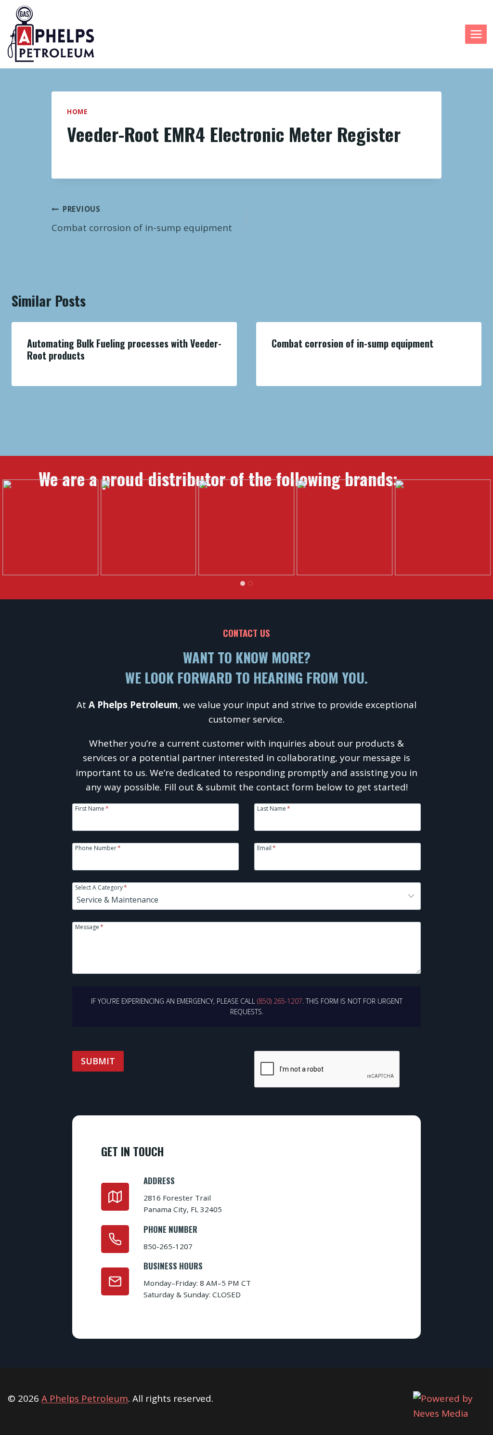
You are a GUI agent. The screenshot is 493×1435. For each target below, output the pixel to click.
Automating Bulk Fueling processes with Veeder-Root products (124, 349)
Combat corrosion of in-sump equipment (142, 219)
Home (77, 111)
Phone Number (98, 847)
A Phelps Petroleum (84, 1398)
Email (266, 847)
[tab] (242, 583)
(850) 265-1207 (279, 1001)
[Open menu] (476, 34)
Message (89, 926)
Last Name (273, 808)
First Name (92, 808)
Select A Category (101, 887)
